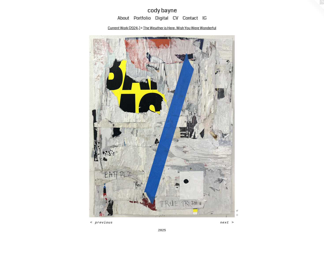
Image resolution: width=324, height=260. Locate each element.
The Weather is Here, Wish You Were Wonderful (179, 28)
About (123, 18)
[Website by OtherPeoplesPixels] (315, 9)
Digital (161, 18)
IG (204, 18)
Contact (190, 18)
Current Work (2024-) (124, 28)
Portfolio (142, 18)
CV (175, 18)
